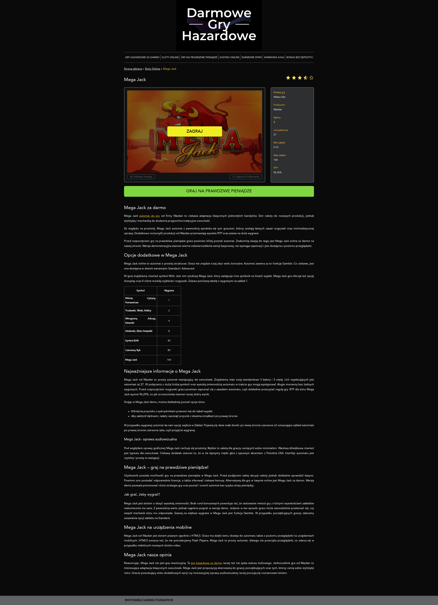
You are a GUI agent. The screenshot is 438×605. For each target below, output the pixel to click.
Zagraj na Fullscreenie (247, 177)
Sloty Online (170, 57)
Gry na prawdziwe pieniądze (199, 57)
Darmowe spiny (252, 57)
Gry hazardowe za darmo (142, 57)
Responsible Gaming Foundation (149, 600)
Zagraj (195, 132)
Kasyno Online (229, 57)
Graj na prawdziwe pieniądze (219, 191)
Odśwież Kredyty (142, 177)
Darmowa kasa (274, 57)
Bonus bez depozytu (299, 57)
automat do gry (149, 216)
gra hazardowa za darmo (206, 563)
